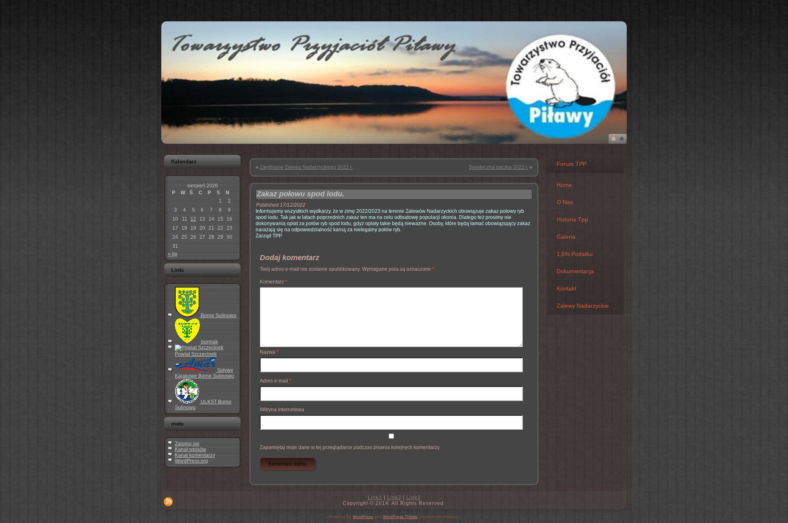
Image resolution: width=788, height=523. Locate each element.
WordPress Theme (400, 516)
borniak (209, 342)
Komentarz (273, 282)
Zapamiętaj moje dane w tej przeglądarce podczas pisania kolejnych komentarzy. (350, 447)
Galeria (566, 236)
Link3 (413, 497)
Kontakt (566, 288)
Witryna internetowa (282, 409)
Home (564, 185)
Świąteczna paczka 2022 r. (498, 167)
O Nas (565, 202)
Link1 (375, 497)
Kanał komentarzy (195, 455)
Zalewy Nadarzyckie (583, 305)
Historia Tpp (572, 219)
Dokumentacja (575, 271)
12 (193, 219)
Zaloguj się (187, 444)
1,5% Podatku (575, 254)
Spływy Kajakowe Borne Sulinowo (204, 373)
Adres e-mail (275, 381)
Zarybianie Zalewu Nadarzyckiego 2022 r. (306, 167)
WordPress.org (191, 461)
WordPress (363, 516)
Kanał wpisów (190, 449)
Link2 (394, 497)
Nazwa (269, 352)
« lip (172, 254)
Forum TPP (571, 164)
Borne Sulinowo (217, 315)
